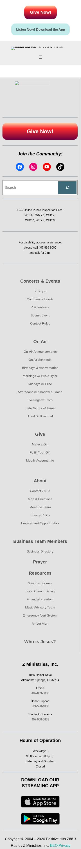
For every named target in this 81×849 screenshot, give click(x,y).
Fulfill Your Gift (40, 452)
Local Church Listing (40, 591)
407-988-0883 (40, 719)
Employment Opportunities (40, 523)
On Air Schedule (40, 359)
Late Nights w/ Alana (40, 408)
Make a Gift (40, 444)
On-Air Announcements (40, 351)
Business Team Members (40, 541)
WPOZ (29, 215)
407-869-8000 (47, 247)
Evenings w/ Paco (40, 400)
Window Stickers (40, 583)
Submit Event (40, 315)
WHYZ (50, 215)
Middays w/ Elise (40, 384)
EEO (54, 845)
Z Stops (40, 291)
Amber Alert (40, 623)
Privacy (64, 845)
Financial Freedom (40, 599)
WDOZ (29, 220)
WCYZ (40, 220)
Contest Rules (40, 323)
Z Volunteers (40, 307)
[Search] (67, 187)
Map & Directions (40, 499)
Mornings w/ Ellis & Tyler (40, 376)
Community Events (40, 299)
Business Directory (40, 551)
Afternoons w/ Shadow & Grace (40, 392)
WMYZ (39, 215)
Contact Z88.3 (40, 491)
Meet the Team (40, 507)
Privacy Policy (40, 515)
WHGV (50, 220)
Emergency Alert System (40, 615)
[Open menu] (40, 57)
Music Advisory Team (40, 607)
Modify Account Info (40, 460)
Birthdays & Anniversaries (40, 368)
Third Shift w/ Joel (40, 416)
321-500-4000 (40, 706)
